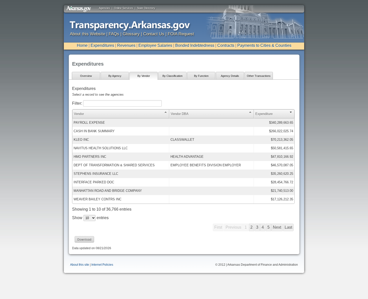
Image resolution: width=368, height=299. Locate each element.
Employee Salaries (155, 45)
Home (82, 45)
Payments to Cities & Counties (264, 45)
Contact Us (153, 34)
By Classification (172, 75)
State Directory (146, 8)
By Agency (114, 75)
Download (84, 239)
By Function (201, 75)
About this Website (87, 34)
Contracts (225, 45)
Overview (86, 75)
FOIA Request (181, 34)
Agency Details (230, 75)
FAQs (114, 34)
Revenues (126, 45)
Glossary (131, 34)
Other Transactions (259, 75)
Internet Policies (102, 264)
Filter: (77, 103)
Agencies (104, 8)
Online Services (123, 8)
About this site (79, 264)
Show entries (90, 218)
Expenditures (102, 45)
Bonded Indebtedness (194, 45)
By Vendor (143, 75)
